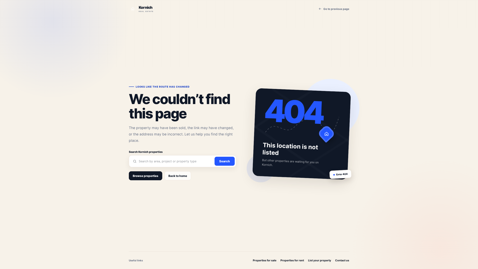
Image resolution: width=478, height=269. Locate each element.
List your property (319, 260)
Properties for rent (292, 260)
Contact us (342, 260)
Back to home (177, 176)
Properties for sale (264, 260)
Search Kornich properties (146, 151)
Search (224, 161)
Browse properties (145, 176)
